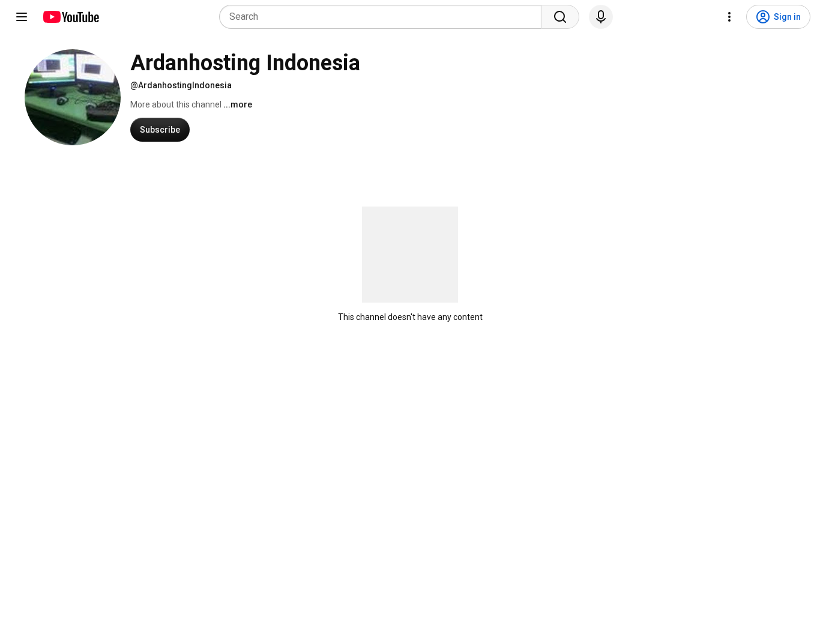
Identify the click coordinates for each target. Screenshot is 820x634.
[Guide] (21, 17)
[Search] (560, 17)
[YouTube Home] (70, 17)
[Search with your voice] (601, 17)
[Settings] (729, 17)
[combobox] (383, 17)
